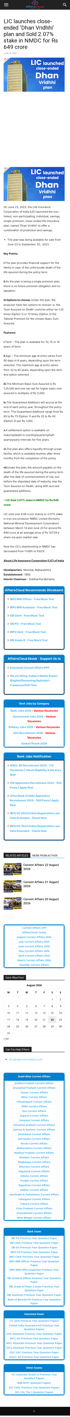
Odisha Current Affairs (34, 1176)
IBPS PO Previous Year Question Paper (34, 1252)
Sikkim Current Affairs (34, 1190)
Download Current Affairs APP (29, 667)
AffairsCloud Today (34, 932)
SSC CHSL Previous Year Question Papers (34, 1387)
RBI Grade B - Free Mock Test (29, 640)
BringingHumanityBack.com (26, 1059)
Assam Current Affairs (34, 1092)
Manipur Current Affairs (34, 1157)
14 (44, 1013)
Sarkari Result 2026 (34, 743)
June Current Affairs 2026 (34, 946)
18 (17, 1019)
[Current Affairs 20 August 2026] (13, 903)
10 (8, 1013)
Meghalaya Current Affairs (34, 1162)
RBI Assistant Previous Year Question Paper (34, 1295)
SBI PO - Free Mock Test (25, 623)
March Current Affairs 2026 (34, 960)
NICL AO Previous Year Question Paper (34, 1338)
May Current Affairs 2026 (34, 951)
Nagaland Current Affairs (34, 1171)
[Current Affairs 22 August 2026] (13, 869)
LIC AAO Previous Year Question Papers (34, 1320)
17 (8, 1019)
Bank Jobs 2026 (34, 710)
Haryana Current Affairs (34, 1120)
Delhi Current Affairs (34, 1106)
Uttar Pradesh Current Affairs (34, 1208)
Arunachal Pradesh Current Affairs (34, 1087)
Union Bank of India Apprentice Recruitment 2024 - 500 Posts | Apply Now (34, 800)
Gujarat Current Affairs (34, 1115)
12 (26, 1013)
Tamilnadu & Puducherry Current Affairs (34, 1194)
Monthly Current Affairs (34, 965)
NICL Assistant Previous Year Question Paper (34, 1343)
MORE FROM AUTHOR (44, 855)
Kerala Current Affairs (34, 1143)
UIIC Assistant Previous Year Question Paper (34, 1333)
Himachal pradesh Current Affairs (34, 1125)
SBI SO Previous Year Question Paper (34, 1247)
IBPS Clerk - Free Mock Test (28, 632)
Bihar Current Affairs (34, 1097)
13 (35, 1013)
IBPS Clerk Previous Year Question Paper (34, 1256)
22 (52, 1019)
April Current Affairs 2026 (34, 955)
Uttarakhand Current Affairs (34, 1213)
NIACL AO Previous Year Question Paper (34, 1357)
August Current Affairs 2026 (34, 937)
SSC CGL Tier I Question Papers (34, 1392)
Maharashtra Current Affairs (34, 1148)
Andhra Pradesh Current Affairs (34, 1083)
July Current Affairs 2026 (34, 941)
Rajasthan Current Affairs (34, 1185)
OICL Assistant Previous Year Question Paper (34, 1347)
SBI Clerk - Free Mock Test (27, 615)
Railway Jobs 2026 (34, 727)
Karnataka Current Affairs (34, 1138)
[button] (6, 5)
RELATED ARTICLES (17, 855)
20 (35, 1019)
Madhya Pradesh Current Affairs (34, 1152)
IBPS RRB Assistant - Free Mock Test (33, 607)
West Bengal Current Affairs (34, 1217)
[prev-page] (6, 916)
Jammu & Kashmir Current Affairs (34, 1129)
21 (44, 1019)
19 (26, 1019)
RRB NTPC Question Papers (34, 1383)
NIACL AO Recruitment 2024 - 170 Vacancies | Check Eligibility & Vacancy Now (35, 770)
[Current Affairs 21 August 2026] (13, 886)
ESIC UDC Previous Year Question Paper (34, 1352)
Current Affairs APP (34, 927)
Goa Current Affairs (34, 1111)
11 (17, 1013)
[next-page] (11, 916)
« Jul (6, 1038)
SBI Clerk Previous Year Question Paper (34, 1242)
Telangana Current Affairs (34, 1199)
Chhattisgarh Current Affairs (34, 1101)
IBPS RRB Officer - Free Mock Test (32, 599)
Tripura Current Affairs (34, 1203)
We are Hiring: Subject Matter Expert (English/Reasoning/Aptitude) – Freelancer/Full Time (34, 680)
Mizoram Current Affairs (34, 1166)
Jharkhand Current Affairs (34, 1134)
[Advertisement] (35, 131)
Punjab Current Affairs (34, 1180)
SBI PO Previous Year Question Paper (34, 1238)
